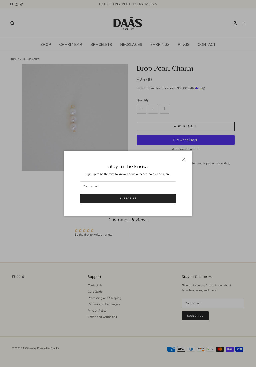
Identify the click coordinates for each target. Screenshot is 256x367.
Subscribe (128, 198)
